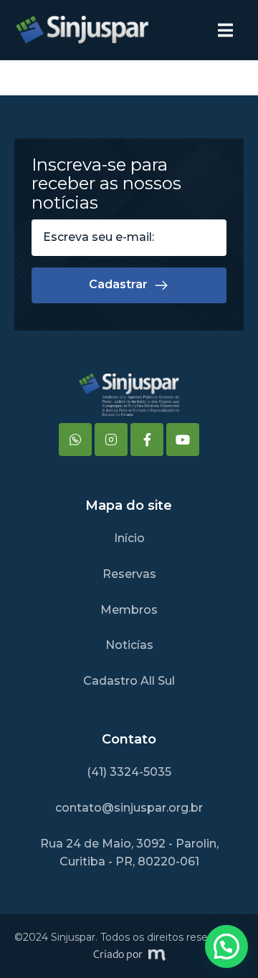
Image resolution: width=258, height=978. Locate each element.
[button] (226, 946)
